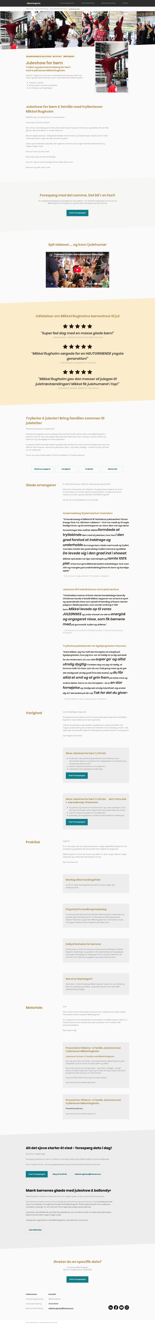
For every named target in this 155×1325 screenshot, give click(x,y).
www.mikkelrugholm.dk (86, 1082)
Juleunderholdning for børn (58, 9)
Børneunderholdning (41, 9)
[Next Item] (150, 30)
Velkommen (29, 9)
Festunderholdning (34, 1304)
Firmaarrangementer (35, 1299)
